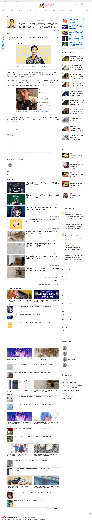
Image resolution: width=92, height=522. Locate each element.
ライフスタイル (67, 303)
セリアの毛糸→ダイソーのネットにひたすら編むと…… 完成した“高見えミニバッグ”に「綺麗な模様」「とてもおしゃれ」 (76, 130)
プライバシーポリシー (26, 519)
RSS (33, 519)
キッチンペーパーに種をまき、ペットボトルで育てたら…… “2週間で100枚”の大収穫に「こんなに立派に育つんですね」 (77, 69)
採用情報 (40, 519)
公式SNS (9, 519)
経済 (64, 330)
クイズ (29, 10)
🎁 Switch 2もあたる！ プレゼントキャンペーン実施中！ (10, 1)
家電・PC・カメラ (67, 319)
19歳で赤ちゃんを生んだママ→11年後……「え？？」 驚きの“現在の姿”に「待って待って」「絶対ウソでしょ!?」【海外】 (76, 86)
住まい (54, 10)
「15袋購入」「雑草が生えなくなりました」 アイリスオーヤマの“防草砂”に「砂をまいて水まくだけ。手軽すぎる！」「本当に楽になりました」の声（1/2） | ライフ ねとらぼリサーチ (74, 228)
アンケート (65, 149)
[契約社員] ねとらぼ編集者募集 (69, 387)
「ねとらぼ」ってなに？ (68, 379)
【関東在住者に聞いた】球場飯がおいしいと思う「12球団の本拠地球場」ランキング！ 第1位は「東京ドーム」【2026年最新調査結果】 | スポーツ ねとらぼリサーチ (74, 218)
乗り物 (64, 306)
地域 (46, 10)
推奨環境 (44, 519)
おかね (64, 279)
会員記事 (88, 10)
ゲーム (64, 290)
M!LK (69, 353)
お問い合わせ (19, 519)
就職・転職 (65, 322)
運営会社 (36, 519)
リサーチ (79, 10)
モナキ (69, 365)
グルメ (37, 10)
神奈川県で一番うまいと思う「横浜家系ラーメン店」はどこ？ (76, 185)
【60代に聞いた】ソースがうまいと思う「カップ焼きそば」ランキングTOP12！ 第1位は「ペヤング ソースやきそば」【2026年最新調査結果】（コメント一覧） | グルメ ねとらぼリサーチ (74, 259)
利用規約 (89, 513)
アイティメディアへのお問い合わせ (70, 390)
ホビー (64, 300)
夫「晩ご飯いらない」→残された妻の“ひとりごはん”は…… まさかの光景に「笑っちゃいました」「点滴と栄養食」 (76, 139)
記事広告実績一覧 (66, 398)
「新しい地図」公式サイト (37, 66)
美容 (64, 332)
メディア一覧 (4, 519)
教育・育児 (62, 10)
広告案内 (14, 519)
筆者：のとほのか (17, 165)
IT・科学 (65, 273)
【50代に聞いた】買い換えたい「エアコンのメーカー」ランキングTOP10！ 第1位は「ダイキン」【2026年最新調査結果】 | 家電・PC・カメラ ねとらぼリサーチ (74, 238)
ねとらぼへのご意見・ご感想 (69, 382)
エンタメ (21, 10)
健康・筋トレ (66, 311)
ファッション (66, 298)
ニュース (12, 10)
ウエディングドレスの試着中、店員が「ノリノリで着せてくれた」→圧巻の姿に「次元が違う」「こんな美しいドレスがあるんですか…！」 (76, 95)
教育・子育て (66, 327)
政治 (64, 324)
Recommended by (50, 280)
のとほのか (57, 30)
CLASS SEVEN (71, 359)
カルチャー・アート (68, 282)
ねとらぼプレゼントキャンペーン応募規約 (72, 385)
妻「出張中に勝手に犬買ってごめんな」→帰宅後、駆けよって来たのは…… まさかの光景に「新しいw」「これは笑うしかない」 (76, 78)
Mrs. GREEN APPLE (72, 348)
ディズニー (65, 292)
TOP (4, 10)
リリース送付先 (66, 393)
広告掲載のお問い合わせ (68, 396)
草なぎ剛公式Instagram (41, 111)
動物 (71, 10)
